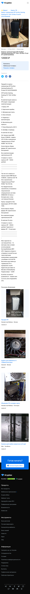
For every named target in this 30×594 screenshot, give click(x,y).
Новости (3, 533)
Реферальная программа (8, 504)
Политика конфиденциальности (10, 559)
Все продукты (5, 488)
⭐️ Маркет (4, 10)
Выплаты (4, 569)
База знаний (5, 530)
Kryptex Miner (5, 495)
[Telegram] (5, 586)
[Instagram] (23, 586)
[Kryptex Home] (6, 3)
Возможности (5, 507)
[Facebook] (14, 586)
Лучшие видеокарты (7, 524)
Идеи (2, 536)
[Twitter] (19, 586)
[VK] (10, 587)
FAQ (2, 540)
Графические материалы (8, 572)
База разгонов (5, 521)
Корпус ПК (14, 10)
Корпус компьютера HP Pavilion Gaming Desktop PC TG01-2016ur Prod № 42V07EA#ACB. (13, 14)
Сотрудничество (6, 553)
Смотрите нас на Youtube (8, 550)
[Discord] (17, 589)
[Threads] (21, 589)
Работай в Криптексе (7, 575)
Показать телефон (8, 68)
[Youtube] (13, 589)
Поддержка (4, 562)
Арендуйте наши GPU (7, 501)
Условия (3, 556)
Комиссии (4, 510)
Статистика (4, 566)
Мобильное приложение (8, 492)
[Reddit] (8, 589)
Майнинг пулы (5, 498)
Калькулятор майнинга (8, 527)
